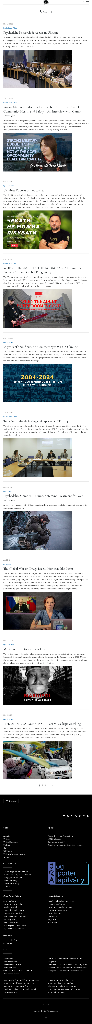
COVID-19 (52, 916)
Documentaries (10, 961)
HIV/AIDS (52, 922)
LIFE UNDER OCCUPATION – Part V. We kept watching (42, 724)
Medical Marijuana (12, 922)
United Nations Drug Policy (16, 916)
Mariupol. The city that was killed (25, 649)
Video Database (10, 842)
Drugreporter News (12, 964)
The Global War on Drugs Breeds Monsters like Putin (38, 569)
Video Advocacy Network (15, 854)
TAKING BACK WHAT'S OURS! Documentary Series (18, 972)
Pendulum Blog (10, 880)
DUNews (7, 851)
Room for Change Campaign (60, 983)
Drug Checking (54, 913)
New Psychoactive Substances (16, 925)
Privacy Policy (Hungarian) (46, 1010)
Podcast (6, 845)
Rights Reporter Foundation (15, 871)
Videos (6, 838)
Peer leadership (10, 940)
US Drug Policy (10, 919)
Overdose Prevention (57, 910)
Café (5, 848)
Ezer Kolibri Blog (11, 883)
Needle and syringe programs (61, 901)
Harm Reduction (55, 895)
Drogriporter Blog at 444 (14, 877)
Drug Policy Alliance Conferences (18, 983)
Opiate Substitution (56, 904)
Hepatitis (52, 919)
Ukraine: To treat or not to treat (24, 190)
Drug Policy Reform (12, 895)
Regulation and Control (13, 910)
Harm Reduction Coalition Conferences (21, 980)
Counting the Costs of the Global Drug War (67, 964)
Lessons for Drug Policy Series (61, 980)
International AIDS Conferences (17, 986)
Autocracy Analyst (11, 874)
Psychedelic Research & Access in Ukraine (30, 32)
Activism (7, 934)
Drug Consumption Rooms (60, 907)
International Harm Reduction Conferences (67, 967)
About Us (7, 857)
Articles (7, 835)
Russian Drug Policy (12, 913)
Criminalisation (10, 901)
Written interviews (56, 992)
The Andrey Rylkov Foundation (62, 986)
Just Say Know (9, 967)
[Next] (52, 785)
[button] (83, 2)
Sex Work (7, 943)
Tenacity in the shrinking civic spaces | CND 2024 (35, 421)
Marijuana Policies (11, 907)
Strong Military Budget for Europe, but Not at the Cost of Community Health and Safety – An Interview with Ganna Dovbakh (42, 111)
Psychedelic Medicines (13, 928)
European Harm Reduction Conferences (66, 970)
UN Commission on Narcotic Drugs (64, 989)
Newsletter (12, 801)
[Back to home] (46, 2)
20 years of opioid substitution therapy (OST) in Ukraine (40, 347)
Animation (8, 958)
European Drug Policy (13, 904)
